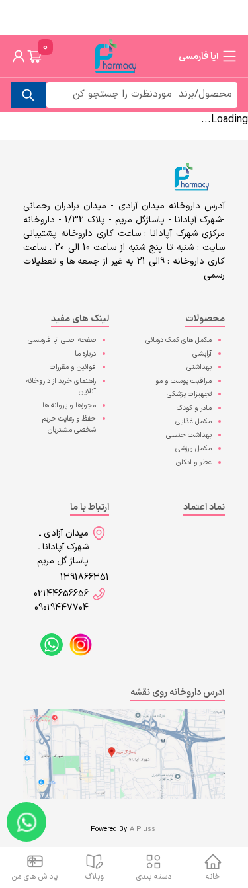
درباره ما (85, 354)
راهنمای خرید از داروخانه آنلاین (61, 387)
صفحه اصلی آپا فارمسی (62, 340)
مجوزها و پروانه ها (69, 405)
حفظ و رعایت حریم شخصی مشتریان (69, 424)
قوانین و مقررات (73, 367)
